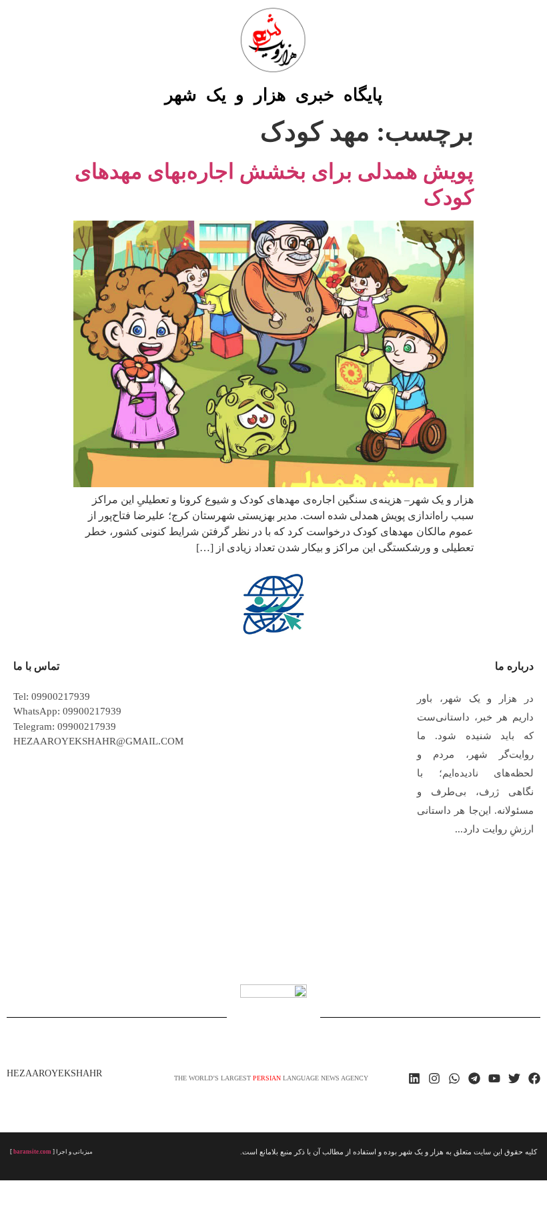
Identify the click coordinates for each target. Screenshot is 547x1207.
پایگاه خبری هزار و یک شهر (273, 95)
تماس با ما (36, 666)
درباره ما (514, 666)
